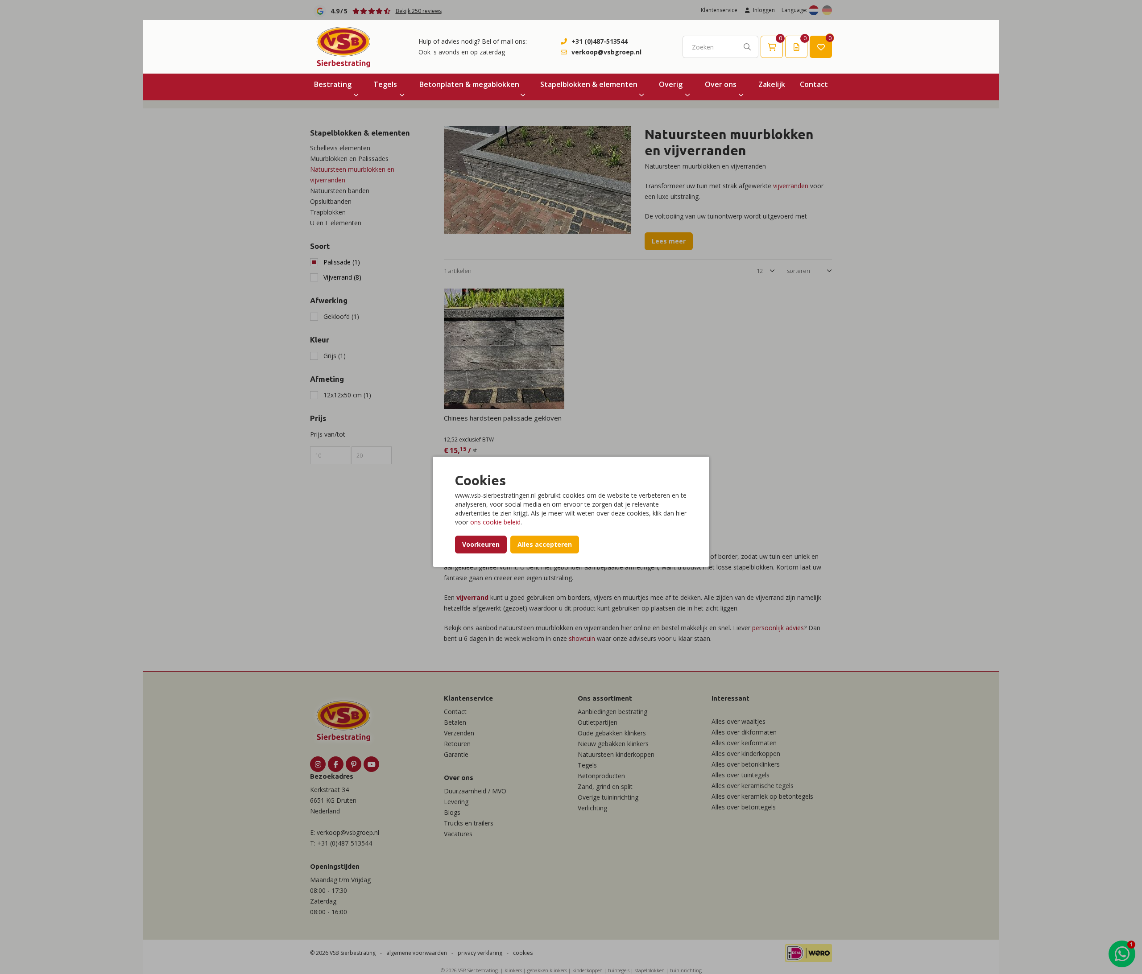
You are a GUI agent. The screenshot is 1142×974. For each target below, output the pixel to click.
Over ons (721, 84)
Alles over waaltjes (738, 721)
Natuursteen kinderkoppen (616, 754)
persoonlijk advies (778, 627)
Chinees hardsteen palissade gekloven (503, 417)
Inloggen (764, 10)
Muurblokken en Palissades (349, 158)
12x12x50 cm (347, 395)
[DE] (827, 10)
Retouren (457, 743)
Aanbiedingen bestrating (612, 711)
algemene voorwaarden (416, 953)
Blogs (452, 812)
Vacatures (458, 834)
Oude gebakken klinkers (612, 733)
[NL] (814, 10)
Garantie (456, 754)
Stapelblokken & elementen (588, 84)
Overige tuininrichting (608, 797)
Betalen (455, 722)
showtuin (582, 638)
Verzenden (459, 733)
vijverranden (790, 186)
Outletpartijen (597, 722)
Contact (814, 84)
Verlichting (592, 808)
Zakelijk (771, 84)
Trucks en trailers (468, 823)
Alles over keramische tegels (753, 785)
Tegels (385, 84)
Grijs (334, 355)
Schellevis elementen (340, 148)
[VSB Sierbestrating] (343, 47)
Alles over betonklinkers (746, 764)
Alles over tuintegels (741, 775)
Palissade (341, 262)
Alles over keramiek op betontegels (762, 796)
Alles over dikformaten (744, 732)
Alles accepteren (544, 544)
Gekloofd (341, 316)
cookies (523, 953)
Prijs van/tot (327, 434)
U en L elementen (335, 223)
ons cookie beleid (495, 522)
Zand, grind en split (605, 786)
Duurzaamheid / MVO (475, 791)
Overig (671, 84)
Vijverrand (342, 277)
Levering (456, 801)
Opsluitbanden (331, 201)
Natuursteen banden (339, 190)
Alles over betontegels (744, 807)
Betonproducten (601, 776)
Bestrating (333, 84)
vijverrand (472, 597)
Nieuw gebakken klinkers (613, 743)
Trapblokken (328, 212)
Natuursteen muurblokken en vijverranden (352, 174)
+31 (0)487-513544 (599, 41)
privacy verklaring (480, 953)
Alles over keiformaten (744, 743)
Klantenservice (719, 10)
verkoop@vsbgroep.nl (606, 52)
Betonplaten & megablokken (469, 84)
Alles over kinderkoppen (746, 753)
